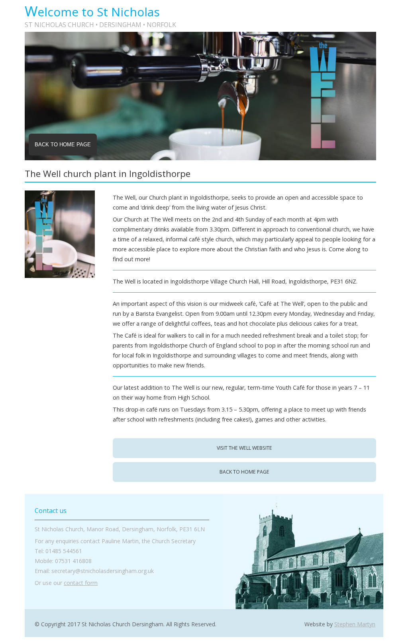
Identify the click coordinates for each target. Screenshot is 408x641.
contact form (81, 583)
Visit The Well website (244, 448)
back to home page (244, 471)
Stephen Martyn (354, 624)
